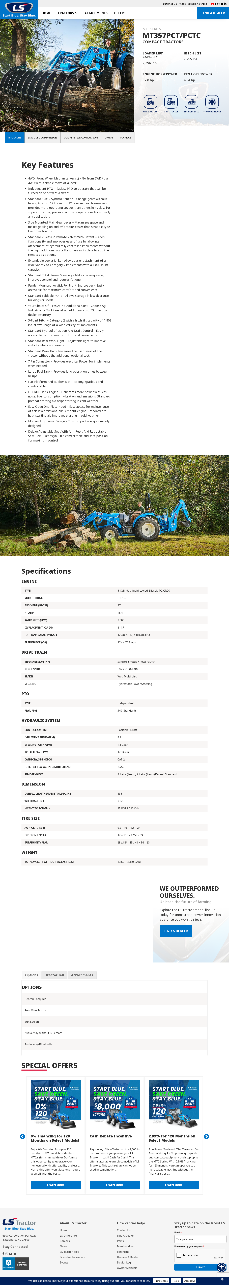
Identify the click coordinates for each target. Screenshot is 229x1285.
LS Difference (68, 1235)
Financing (123, 1252)
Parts (182, 3)
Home (46, 13)
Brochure (14, 137)
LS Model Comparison (42, 137)
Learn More (62, 1185)
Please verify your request (189, 1246)
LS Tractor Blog (69, 1252)
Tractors (66, 13)
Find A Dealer (213, 13)
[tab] (32, 975)
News (63, 1246)
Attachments (95, 13)
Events (64, 1262)
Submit (200, 1267)
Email (178, 1232)
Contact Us (170, 3)
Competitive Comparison (81, 137)
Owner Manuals (127, 1268)
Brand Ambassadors (72, 1257)
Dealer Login (125, 1262)
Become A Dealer (197, 3)
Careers (65, 1241)
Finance (125, 137)
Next (205, 1135)
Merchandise (125, 1246)
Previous (21, 1135)
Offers (119, 13)
